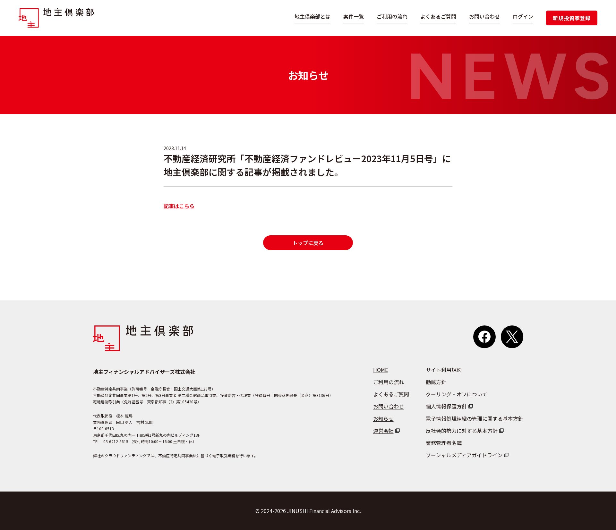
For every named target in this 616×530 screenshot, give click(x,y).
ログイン (523, 16)
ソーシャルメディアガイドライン (464, 455)
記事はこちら (179, 206)
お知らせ (383, 418)
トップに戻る (308, 243)
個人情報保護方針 (446, 406)
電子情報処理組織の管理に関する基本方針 (474, 418)
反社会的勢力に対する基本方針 (462, 430)
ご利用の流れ (392, 16)
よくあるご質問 (438, 16)
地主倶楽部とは (312, 16)
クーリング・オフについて (456, 394)
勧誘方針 (436, 382)
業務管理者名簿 (444, 443)
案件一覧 (353, 16)
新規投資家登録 (572, 18)
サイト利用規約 (444, 370)
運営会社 (383, 430)
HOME (380, 370)
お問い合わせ (484, 16)
